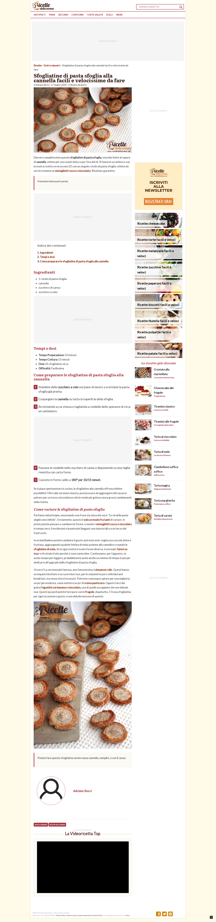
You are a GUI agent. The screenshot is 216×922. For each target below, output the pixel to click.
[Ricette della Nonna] (43, 8)
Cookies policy (71, 915)
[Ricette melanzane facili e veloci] (158, 259)
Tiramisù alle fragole (166, 421)
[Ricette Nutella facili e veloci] (158, 324)
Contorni (77, 14)
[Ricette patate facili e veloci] (158, 356)
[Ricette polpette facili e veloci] (158, 340)
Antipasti (40, 14)
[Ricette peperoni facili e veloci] (158, 292)
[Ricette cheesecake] (158, 226)
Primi (52, 14)
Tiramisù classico (164, 406)
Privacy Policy (60, 915)
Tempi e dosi (47, 257)
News (119, 14)
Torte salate (95, 14)
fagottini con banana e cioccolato (60, 587)
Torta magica (162, 485)
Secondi (63, 14)
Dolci (109, 14)
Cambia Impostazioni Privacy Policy (89, 915)
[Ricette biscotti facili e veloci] (158, 308)
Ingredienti (46, 252)
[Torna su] (211, 917)
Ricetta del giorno (57, 825)
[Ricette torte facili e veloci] (158, 243)
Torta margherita (164, 500)
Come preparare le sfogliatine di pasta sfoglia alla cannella (74, 261)
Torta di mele (162, 451)
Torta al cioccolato (165, 436)
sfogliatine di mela (44, 549)
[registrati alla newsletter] (158, 208)
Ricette (38, 65)
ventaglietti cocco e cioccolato (73, 170)
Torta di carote (163, 515)
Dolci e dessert (52, 65)
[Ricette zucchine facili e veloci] (158, 275)
